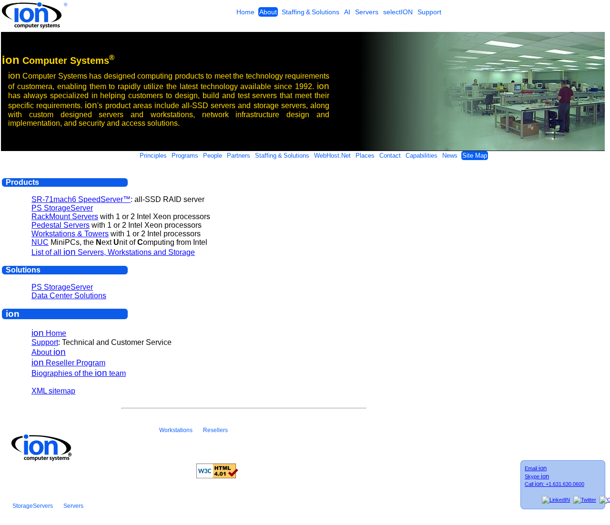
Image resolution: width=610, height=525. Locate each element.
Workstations (176, 430)
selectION (398, 12)
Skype (537, 476)
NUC (40, 242)
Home (245, 12)
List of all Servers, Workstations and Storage (113, 252)
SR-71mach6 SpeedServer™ (81, 199)
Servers (366, 12)
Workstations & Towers (70, 234)
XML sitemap (53, 391)
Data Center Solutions (68, 296)
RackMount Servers (64, 216)
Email (536, 468)
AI (347, 12)
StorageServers (32, 506)
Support (429, 12)
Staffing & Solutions (310, 12)
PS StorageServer (62, 208)
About (268, 12)
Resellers (215, 430)
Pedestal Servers (60, 225)
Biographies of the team (78, 373)
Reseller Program (68, 363)
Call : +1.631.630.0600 (554, 484)
